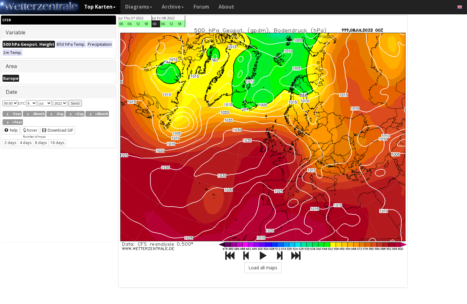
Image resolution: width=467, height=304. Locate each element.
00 (121, 23)
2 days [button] (10, 142)
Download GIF (60, 130)
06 (130, 23)
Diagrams (137, 6)
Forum (201, 6)
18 (146, 23)
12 (138, 23)
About (226, 6)
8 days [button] (41, 142)
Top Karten (98, 6)
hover (32, 130)
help (13, 130)
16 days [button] (57, 142)
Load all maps (262, 268)
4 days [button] (25, 142)
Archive (171, 6)
